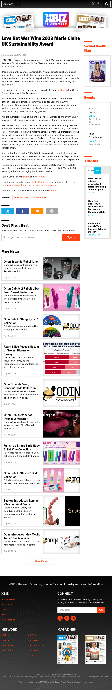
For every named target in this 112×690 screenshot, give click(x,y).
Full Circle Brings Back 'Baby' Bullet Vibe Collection (22, 447)
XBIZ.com (6, 635)
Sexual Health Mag (95, 48)
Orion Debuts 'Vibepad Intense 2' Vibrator (18, 417)
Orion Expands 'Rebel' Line (21, 261)
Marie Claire (39, 197)
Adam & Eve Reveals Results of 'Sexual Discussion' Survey (22, 350)
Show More (41, 561)
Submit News (8, 599)
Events (89, 97)
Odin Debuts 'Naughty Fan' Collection (21, 321)
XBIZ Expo (33, 650)
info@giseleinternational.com (16, 185)
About (4, 614)
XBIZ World (7, 645)
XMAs (31, 655)
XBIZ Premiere (8, 650)
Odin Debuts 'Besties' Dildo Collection (21, 475)
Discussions (90, 170)
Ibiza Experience (95, 135)
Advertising (7, 604)
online (26, 176)
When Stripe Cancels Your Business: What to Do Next (97, 227)
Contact (5, 609)
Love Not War (21, 197)
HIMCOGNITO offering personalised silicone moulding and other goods (97, 184)
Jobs (97, 170)
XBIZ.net (91, 161)
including (63, 90)
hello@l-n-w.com (40, 182)
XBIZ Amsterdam (36, 645)
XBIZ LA (32, 635)
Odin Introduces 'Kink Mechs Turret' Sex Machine (22, 536)
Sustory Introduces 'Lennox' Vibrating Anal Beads (21, 502)
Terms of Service (81, 682)
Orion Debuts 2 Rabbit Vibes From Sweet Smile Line (22, 290)
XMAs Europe (93, 110)
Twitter (41, 176)
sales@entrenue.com (45, 185)
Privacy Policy (8, 619)
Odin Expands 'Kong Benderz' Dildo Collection (20, 386)
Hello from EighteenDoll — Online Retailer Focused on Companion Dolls (96, 206)
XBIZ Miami (34, 640)
